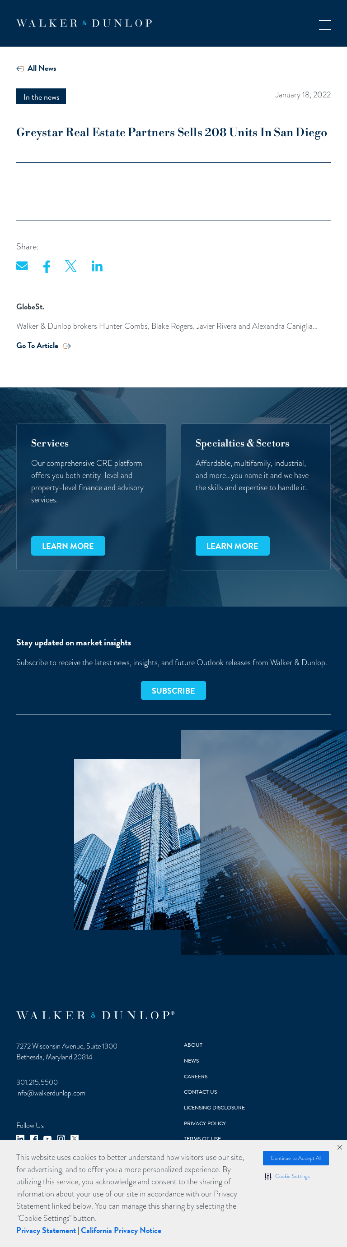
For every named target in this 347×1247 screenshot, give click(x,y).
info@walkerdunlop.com (50, 1093)
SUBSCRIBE (173, 691)
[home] (84, 23)
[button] (287, 1176)
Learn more (68, 546)
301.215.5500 (37, 1082)
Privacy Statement (46, 1230)
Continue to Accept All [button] (296, 1158)
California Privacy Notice (121, 1230)
